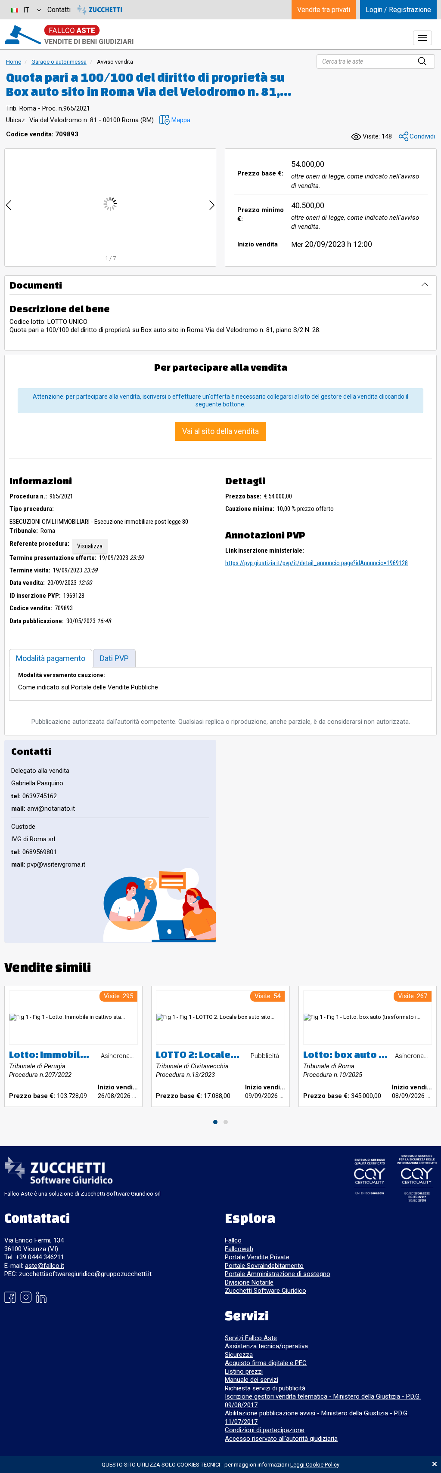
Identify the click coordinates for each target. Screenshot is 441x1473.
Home (13, 61)
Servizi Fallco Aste (251, 1338)
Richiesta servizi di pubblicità (265, 1388)
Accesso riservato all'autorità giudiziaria (281, 1438)
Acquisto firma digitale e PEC (266, 1363)
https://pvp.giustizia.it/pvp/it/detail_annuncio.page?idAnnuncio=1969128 (316, 563)
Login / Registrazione (398, 10)
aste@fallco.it (44, 1266)
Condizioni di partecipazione (264, 1430)
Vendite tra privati (323, 10)
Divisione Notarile (249, 1282)
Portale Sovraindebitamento (264, 1266)
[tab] (50, 658)
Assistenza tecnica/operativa (266, 1346)
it (26, 10)
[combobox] (25, 9)
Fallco (233, 1240)
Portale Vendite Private (257, 1257)
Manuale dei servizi (251, 1380)
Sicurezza (239, 1355)
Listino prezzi (244, 1371)
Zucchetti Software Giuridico (265, 1291)
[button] (174, 120)
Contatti (59, 10)
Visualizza (89, 546)
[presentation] (8, 203)
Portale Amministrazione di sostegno (277, 1274)
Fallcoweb (239, 1249)
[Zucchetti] (99, 9)
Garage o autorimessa (59, 61)
